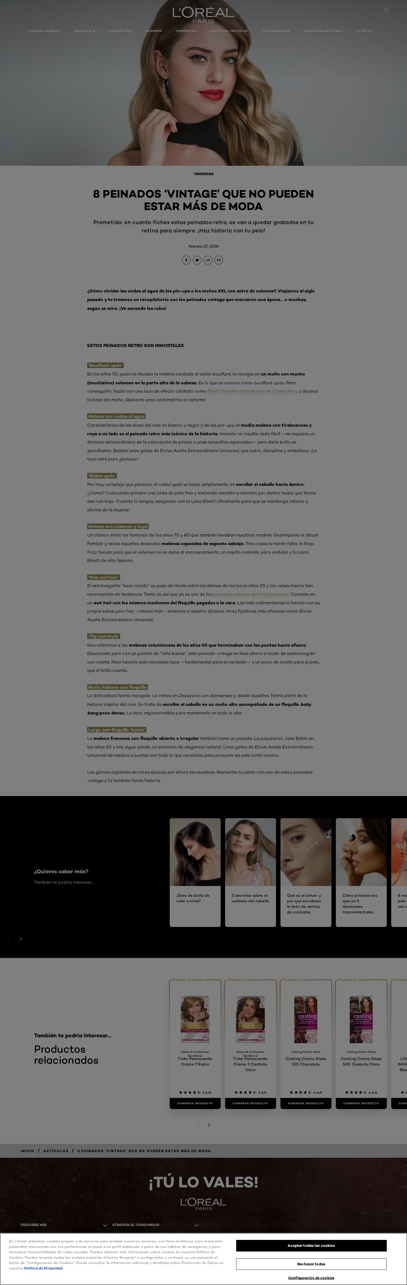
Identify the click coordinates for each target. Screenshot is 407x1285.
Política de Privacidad (43, 1268)
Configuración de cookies (311, 1278)
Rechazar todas (311, 1264)
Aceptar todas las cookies (311, 1245)
